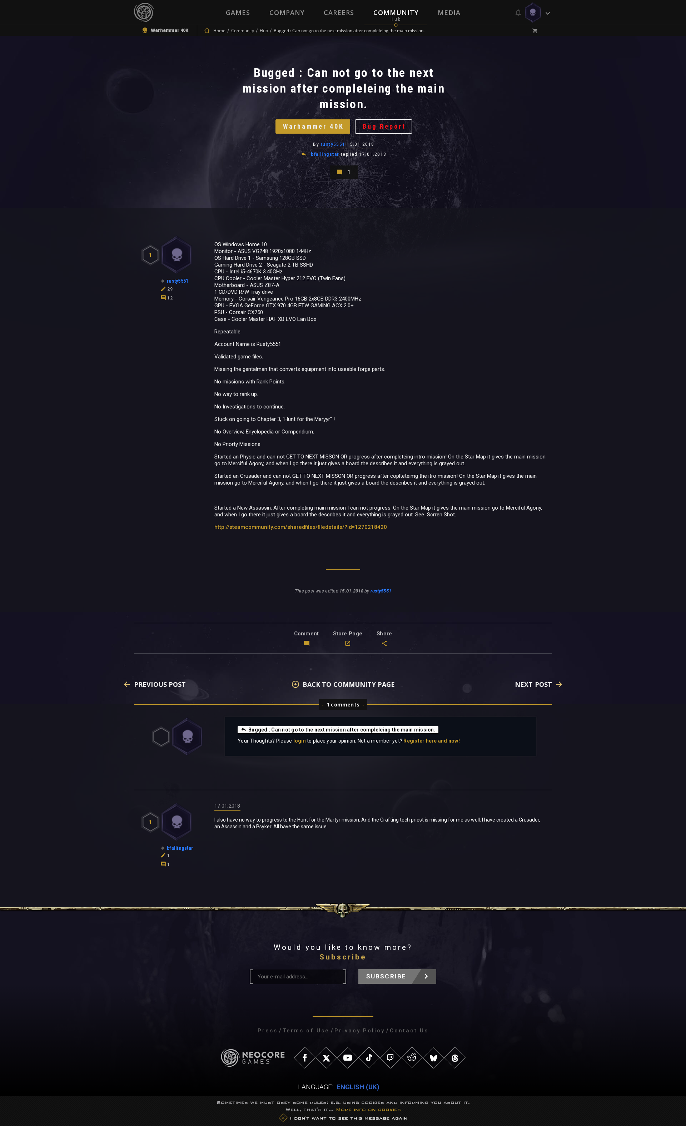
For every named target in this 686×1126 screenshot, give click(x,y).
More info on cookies (368, 1109)
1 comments (343, 704)
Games (238, 12)
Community (395, 12)
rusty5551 (333, 144)
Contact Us (409, 1030)
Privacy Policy (359, 1030)
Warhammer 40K (313, 126)
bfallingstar (325, 154)
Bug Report (384, 126)
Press (268, 1030)
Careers (339, 12)
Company (286, 12)
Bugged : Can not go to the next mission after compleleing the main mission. (342, 730)
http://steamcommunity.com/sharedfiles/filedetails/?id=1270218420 (300, 527)
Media (449, 12)
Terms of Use (306, 1030)
